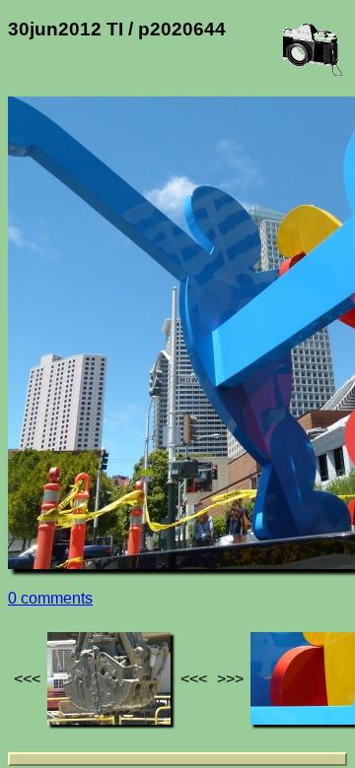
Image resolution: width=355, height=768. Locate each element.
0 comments (50, 598)
